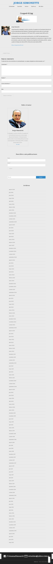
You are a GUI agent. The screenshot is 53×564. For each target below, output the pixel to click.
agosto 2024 (12, 260)
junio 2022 (11, 336)
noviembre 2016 (12, 489)
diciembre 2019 (12, 413)
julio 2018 (11, 445)
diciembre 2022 (12, 319)
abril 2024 (11, 272)
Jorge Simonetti (15, 27)
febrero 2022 (12, 348)
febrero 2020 (12, 407)
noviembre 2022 (12, 322)
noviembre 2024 (12, 251)
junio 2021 (11, 366)
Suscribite (19, 6)
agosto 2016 (11, 498)
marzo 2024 (11, 274)
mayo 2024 (11, 269)
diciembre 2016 (12, 486)
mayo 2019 (11, 422)
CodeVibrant (50, 561)
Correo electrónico (5, 83)
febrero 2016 (12, 516)
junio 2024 (11, 266)
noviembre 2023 (12, 286)
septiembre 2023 (13, 292)
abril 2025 (11, 236)
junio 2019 (11, 419)
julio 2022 (11, 333)
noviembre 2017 (12, 457)
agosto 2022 (12, 330)
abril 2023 (11, 307)
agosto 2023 (12, 295)
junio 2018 (11, 448)
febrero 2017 (11, 483)
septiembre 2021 (12, 363)
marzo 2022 (11, 345)
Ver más (18, 144)
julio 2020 (11, 392)
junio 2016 (11, 504)
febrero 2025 (12, 242)
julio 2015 (11, 536)
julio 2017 (11, 469)
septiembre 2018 (12, 439)
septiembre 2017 (12, 463)
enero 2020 (11, 410)
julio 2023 (11, 298)
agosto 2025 (12, 224)
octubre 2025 (12, 219)
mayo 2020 (11, 398)
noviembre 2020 (12, 380)
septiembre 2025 (13, 222)
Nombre (3, 78)
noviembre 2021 (12, 357)
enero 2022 (11, 351)
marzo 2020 (11, 404)
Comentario (4, 64)
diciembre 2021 (12, 354)
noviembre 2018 (12, 433)
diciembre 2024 (12, 248)
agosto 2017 (11, 466)
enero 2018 (11, 451)
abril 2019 (11, 424)
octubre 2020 (12, 383)
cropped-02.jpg (6, 53)
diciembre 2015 (12, 522)
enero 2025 (11, 245)
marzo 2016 (11, 513)
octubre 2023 (12, 289)
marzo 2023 (11, 310)
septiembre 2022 (13, 327)
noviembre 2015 (12, 524)
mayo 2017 (11, 474)
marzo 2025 (11, 239)
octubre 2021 (12, 360)
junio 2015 (11, 539)
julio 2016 (11, 501)
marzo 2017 (11, 480)
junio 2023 (11, 301)
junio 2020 (11, 395)
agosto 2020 (12, 389)
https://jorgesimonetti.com (17, 45)
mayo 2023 (11, 304)
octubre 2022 (12, 324)
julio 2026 (11, 192)
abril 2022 (11, 342)
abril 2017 (11, 477)
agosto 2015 (11, 533)
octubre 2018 (12, 436)
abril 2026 (11, 201)
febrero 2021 (12, 377)
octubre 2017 (12, 460)
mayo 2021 (11, 369)
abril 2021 (11, 372)
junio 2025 (11, 230)
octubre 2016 (12, 492)
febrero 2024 (12, 277)
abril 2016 (11, 510)
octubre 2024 (12, 254)
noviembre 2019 (12, 416)
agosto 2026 (12, 189)
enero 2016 (11, 519)
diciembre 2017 (12, 454)
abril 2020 (11, 401)
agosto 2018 (11, 442)
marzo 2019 (11, 427)
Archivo (26, 6)
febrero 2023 (12, 313)
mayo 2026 (11, 198)
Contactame (11, 6)
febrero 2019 (12, 430)
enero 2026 (11, 210)
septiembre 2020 (13, 386)
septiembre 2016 (12, 495)
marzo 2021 (11, 374)
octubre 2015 (12, 527)
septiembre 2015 (12, 530)
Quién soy (33, 6)
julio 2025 (11, 227)
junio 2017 (11, 472)
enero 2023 (11, 316)
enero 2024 (11, 280)
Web (2, 89)
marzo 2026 (11, 204)
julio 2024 (11, 263)
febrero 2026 (12, 207)
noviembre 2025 (12, 216)
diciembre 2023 (12, 283)
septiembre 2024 (13, 257)
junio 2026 (11, 195)
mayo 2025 (11, 233)
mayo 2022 (11, 339)
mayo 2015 (11, 542)
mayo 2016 (11, 507)
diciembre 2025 (12, 213)
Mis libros (41, 6)
